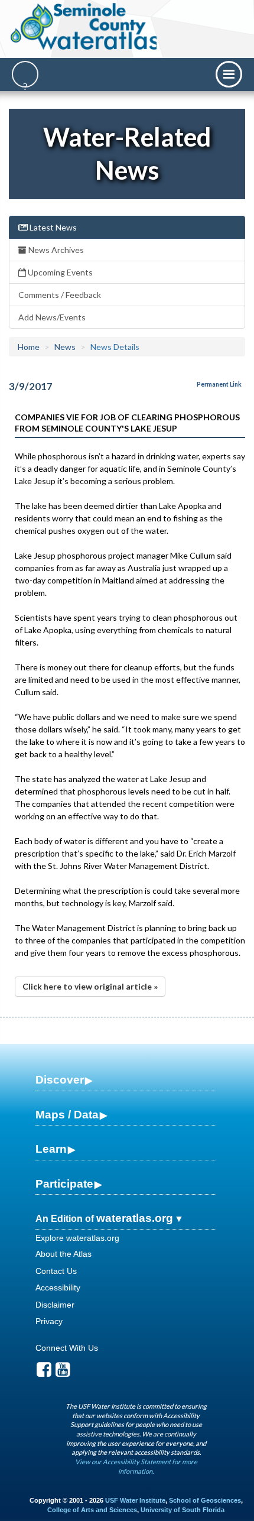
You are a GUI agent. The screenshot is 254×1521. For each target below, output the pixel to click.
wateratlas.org (134, 1218)
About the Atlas (63, 1254)
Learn (51, 1149)
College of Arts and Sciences (92, 1509)
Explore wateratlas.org (77, 1238)
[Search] (25, 74)
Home (29, 347)
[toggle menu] (229, 74)
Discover (59, 1080)
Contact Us (56, 1271)
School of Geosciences (205, 1500)
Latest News (52, 227)
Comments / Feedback (59, 295)
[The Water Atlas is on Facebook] (44, 1372)
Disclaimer (54, 1304)
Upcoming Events (59, 272)
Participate (64, 1184)
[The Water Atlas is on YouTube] (62, 1372)
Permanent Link (219, 384)
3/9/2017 (31, 386)
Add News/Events (52, 317)
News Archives (55, 250)
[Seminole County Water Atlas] (85, 26)
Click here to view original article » (90, 986)
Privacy (49, 1321)
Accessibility (57, 1287)
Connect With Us (66, 1348)
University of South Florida (182, 1509)
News (65, 347)
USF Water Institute (135, 1500)
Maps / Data (67, 1114)
